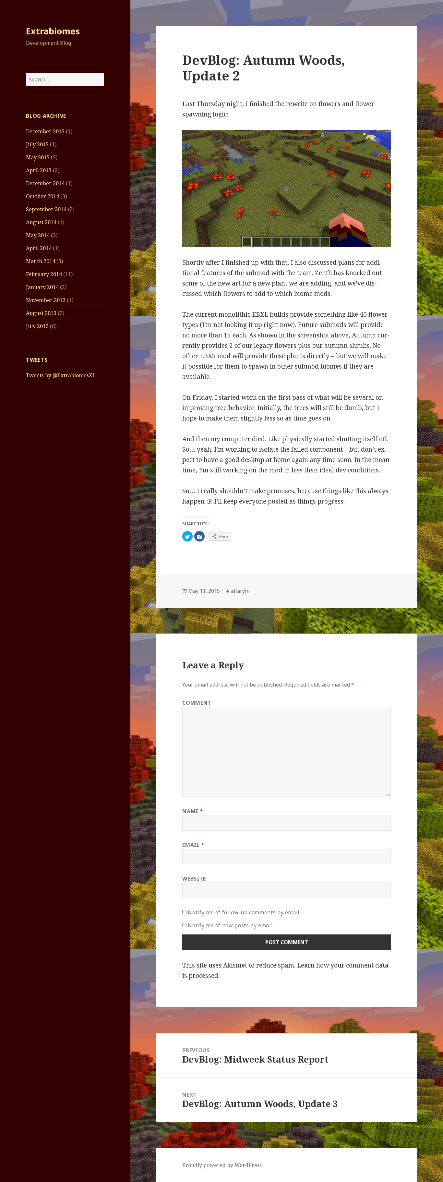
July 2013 (37, 326)
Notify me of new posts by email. (231, 925)
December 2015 (45, 131)
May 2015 (38, 157)
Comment (196, 702)
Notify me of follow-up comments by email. (244, 912)
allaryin (240, 590)
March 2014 (40, 261)
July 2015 (37, 144)
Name (192, 811)
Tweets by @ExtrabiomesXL (61, 375)
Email (193, 844)
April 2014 (39, 248)
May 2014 (38, 235)
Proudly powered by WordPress (222, 1165)
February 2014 (44, 274)
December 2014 (45, 183)
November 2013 (46, 300)
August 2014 (41, 222)
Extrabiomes (53, 31)
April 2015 (39, 170)
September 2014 (46, 209)
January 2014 (42, 287)
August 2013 (41, 313)
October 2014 (42, 196)
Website (194, 878)
